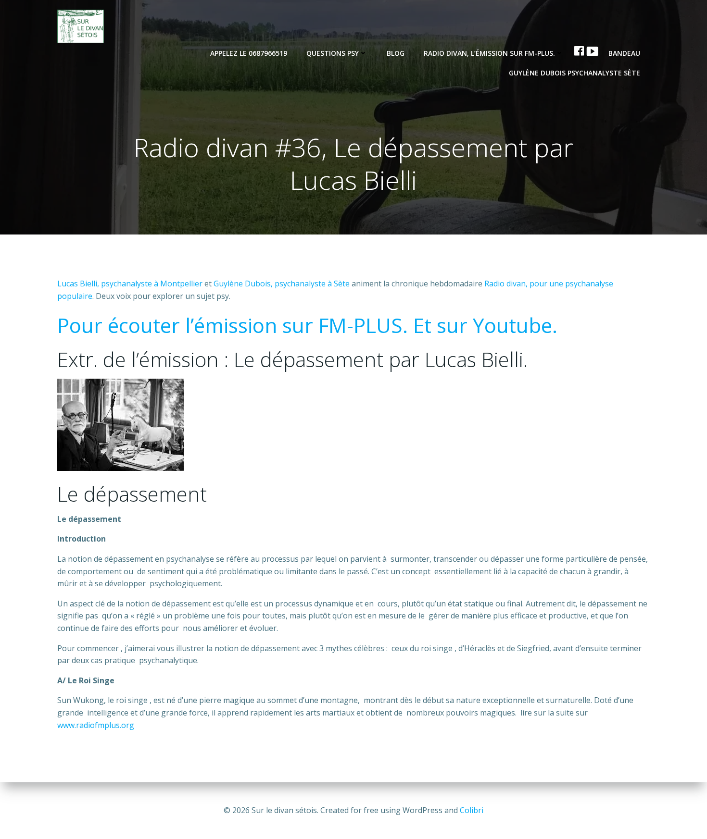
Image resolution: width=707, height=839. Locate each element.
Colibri (471, 810)
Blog (395, 53)
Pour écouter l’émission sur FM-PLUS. (232, 325)
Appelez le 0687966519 (248, 53)
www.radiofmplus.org (95, 725)
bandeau (624, 53)
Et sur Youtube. (485, 325)
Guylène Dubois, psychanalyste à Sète (283, 283)
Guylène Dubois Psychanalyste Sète (574, 72)
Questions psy (332, 53)
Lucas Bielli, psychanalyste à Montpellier (129, 283)
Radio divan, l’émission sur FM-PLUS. (489, 53)
